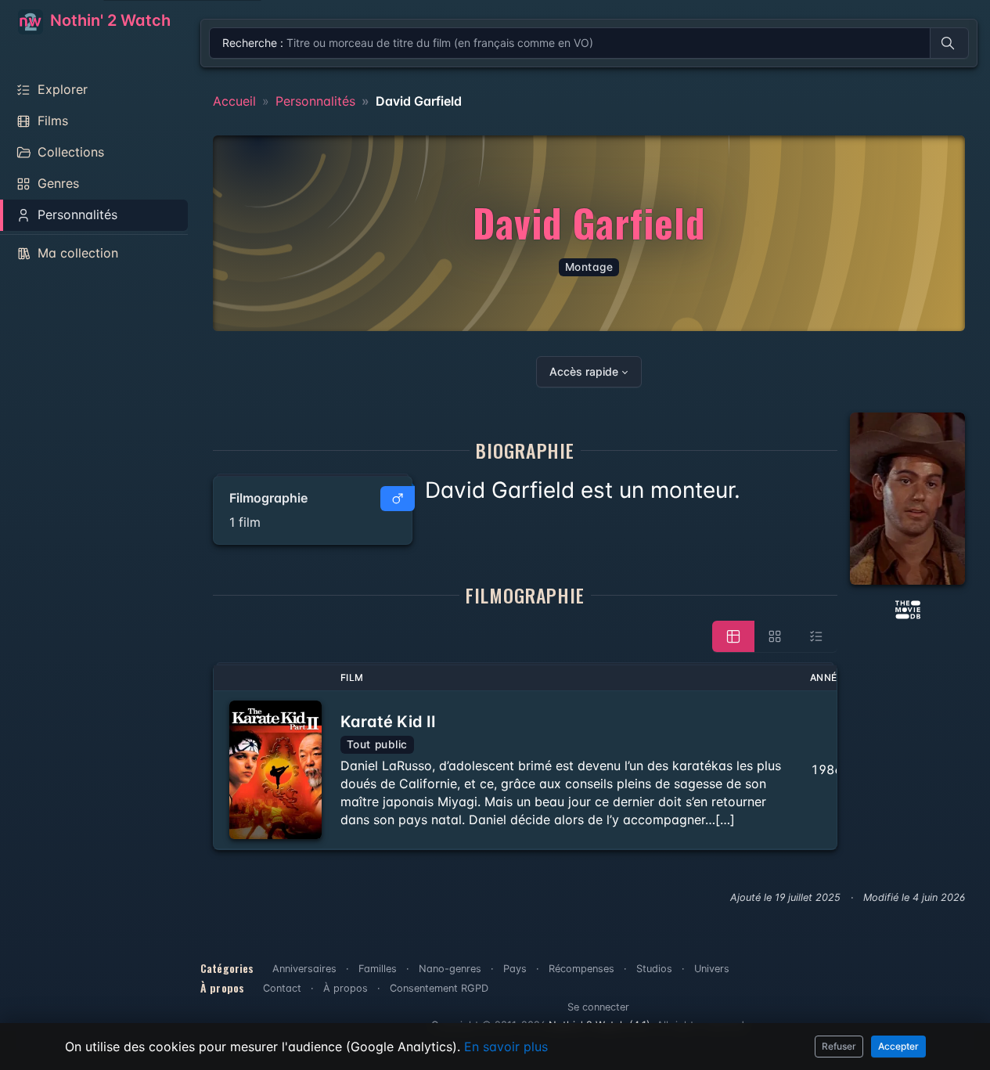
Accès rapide (583, 371)
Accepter (898, 1046)
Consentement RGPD (439, 988)
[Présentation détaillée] (733, 636)
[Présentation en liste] (816, 636)
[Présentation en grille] (775, 636)
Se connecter (598, 1007)
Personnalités (315, 101)
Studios (654, 969)
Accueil (234, 101)
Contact (282, 988)
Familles (377, 969)
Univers (711, 969)
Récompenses (581, 969)
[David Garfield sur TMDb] (907, 608)
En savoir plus (506, 1046)
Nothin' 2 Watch (108, 20)
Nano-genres (450, 969)
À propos (345, 988)
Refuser (839, 1046)
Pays (515, 969)
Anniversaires (304, 969)
